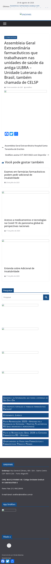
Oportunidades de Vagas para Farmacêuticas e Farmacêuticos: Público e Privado (23, 442)
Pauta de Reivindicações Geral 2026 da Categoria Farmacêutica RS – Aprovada (25, 433)
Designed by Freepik (6, 558)
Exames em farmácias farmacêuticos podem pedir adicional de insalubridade (24, 174)
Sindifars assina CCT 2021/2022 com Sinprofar (25, 155)
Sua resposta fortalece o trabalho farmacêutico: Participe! (24, 407)
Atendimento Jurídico (12, 415)
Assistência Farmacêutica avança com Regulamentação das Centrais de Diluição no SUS (29, 7)
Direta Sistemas (18, 555)
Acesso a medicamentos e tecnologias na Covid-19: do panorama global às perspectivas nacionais (25, 223)
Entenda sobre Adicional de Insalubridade (19, 270)
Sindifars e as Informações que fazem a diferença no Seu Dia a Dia (25, 399)
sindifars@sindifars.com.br (23, 494)
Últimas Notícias (10, 37)
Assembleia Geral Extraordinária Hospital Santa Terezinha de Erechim (26, 147)
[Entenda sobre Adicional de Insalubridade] (25, 241)
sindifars (29, 87)
